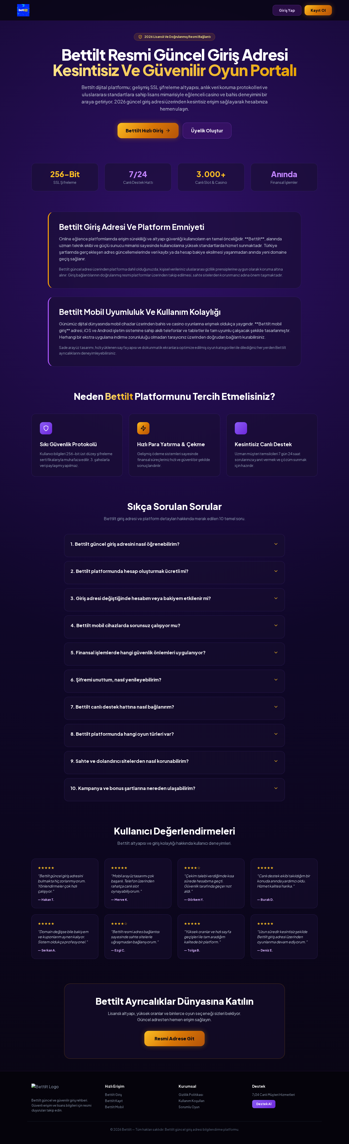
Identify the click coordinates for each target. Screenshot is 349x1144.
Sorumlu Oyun (189, 1107)
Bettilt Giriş (113, 1095)
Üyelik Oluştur (207, 130)
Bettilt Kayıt (114, 1101)
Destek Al (263, 1104)
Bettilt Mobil (114, 1107)
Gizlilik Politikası (191, 1095)
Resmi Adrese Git (174, 1038)
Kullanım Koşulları (191, 1101)
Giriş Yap (287, 10)
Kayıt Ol (318, 10)
